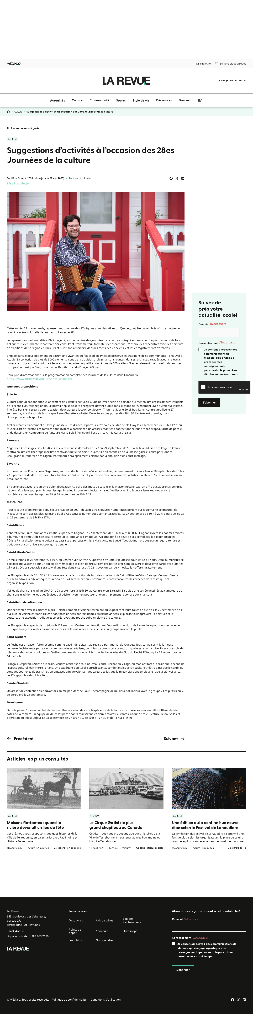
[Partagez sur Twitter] (177, 178)
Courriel (213, 324)
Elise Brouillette (18, 183)
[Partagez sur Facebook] (171, 178)
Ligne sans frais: (28, 936)
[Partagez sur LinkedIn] (183, 178)
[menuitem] (232, 80)
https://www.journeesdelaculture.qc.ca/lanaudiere (39, 379)
